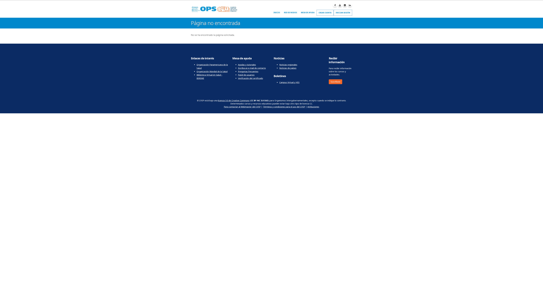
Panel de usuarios (246, 75)
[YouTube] (340, 5)
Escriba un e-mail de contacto (252, 68)
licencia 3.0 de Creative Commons (233, 100)
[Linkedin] (350, 5)
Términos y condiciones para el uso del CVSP (284, 106)
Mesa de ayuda (307, 12)
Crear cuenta (325, 12)
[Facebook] (335, 5)
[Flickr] (345, 5)
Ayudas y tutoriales (247, 64)
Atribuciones (313, 106)
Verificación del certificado (250, 78)
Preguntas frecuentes (248, 71)
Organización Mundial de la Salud (212, 71)
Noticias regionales (288, 64)
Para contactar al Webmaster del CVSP (242, 106)
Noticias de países (287, 68)
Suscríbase (335, 81)
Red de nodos (290, 12)
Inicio (276, 12)
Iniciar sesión (343, 12)
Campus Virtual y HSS (289, 82)
